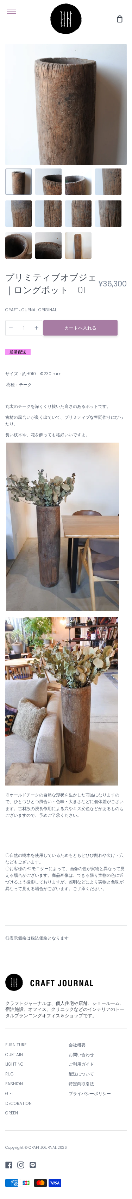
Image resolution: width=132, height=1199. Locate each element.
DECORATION (18, 1103)
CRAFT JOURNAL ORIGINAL (31, 310)
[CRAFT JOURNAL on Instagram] (20, 1164)
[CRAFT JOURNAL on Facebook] (8, 1164)
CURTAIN (14, 1055)
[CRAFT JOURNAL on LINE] (32, 1164)
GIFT (9, 1094)
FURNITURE (15, 1045)
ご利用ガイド (81, 1064)
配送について (81, 1074)
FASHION (14, 1084)
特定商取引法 (81, 1084)
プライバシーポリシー (90, 1094)
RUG (9, 1074)
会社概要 (77, 1045)
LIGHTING (14, 1064)
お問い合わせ (81, 1055)
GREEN (11, 1113)
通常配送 (18, 352)
